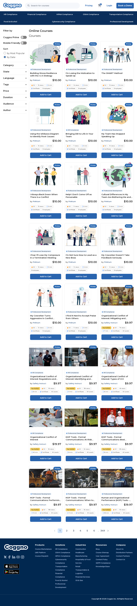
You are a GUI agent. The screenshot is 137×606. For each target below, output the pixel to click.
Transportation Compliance (121, 14)
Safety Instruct (110, 323)
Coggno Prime (13, 37)
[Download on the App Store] (17, 566)
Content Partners (123, 556)
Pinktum (36, 80)
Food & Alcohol (10, 22)
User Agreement (102, 556)
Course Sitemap (102, 552)
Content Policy (102, 559)
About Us (119, 549)
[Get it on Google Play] (17, 572)
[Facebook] (9, 557)
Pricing (88, 5)
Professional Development (121, 22)
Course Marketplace (43, 549)
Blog (98, 549)
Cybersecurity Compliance (63, 22)
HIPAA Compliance (64, 14)
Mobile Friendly (13, 43)
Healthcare (79, 552)
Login (109, 5)
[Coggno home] (12, 5)
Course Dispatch (41, 556)
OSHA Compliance (91, 14)
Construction (80, 549)
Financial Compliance (36, 14)
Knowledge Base (103, 566)
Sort (5, 49)
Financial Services (82, 577)
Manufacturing (81, 556)
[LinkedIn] (13, 557)
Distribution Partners (124, 552)
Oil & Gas (79, 580)
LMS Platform (40, 552)
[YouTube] (18, 557)
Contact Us (120, 559)
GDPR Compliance (103, 563)
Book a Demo (125, 5)
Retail (77, 566)
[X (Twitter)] (5, 557)
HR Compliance (10, 14)
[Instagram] (22, 557)
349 (102, 530)
